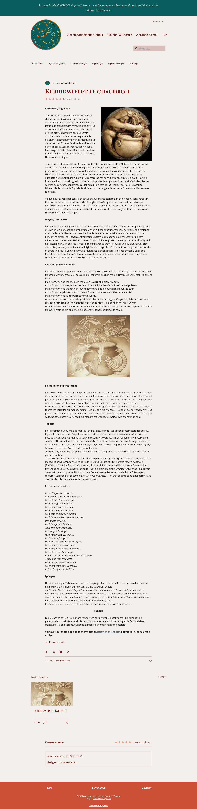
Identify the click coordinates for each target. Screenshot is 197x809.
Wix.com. (116, 796)
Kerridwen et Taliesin (50, 711)
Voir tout (162, 676)
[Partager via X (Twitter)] (53, 651)
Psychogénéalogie (116, 63)
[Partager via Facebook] (46, 651)
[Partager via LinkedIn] (60, 651)
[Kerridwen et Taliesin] (52, 694)
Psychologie (97, 63)
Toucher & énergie (79, 63)
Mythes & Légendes (56, 63)
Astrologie (134, 63)
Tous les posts (37, 63)
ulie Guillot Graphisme (102, 798)
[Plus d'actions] (150, 83)
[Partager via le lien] (67, 651)
